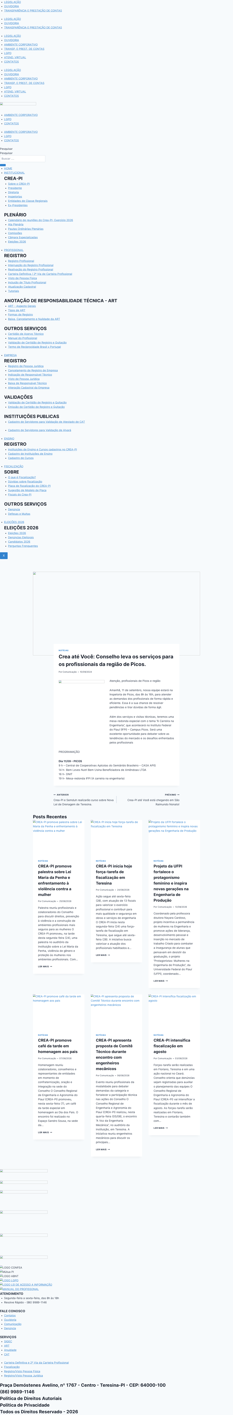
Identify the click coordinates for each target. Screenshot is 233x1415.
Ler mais (45, 966)
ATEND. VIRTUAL (15, 57)
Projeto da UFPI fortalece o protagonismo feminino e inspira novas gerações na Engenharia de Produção (171, 883)
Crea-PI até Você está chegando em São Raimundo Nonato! (153, 799)
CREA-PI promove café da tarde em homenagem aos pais (58, 1046)
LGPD (7, 53)
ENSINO (9, 438)
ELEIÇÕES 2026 (14, 522)
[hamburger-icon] (3, 165)
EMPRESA (10, 355)
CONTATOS (11, 61)
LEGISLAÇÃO (12, 2)
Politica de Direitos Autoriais (31, 1398)
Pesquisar (6, 148)
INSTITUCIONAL (14, 172)
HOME (8, 168)
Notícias (64, 650)
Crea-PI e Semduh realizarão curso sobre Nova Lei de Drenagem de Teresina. (84, 799)
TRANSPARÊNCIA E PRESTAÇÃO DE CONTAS (33, 10)
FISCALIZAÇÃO (13, 466)
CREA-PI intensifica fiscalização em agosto (172, 1046)
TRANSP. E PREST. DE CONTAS (24, 48)
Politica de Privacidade (25, 1405)
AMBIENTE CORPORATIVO (21, 44)
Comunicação (70, 672)
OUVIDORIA (11, 6)
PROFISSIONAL (14, 250)
